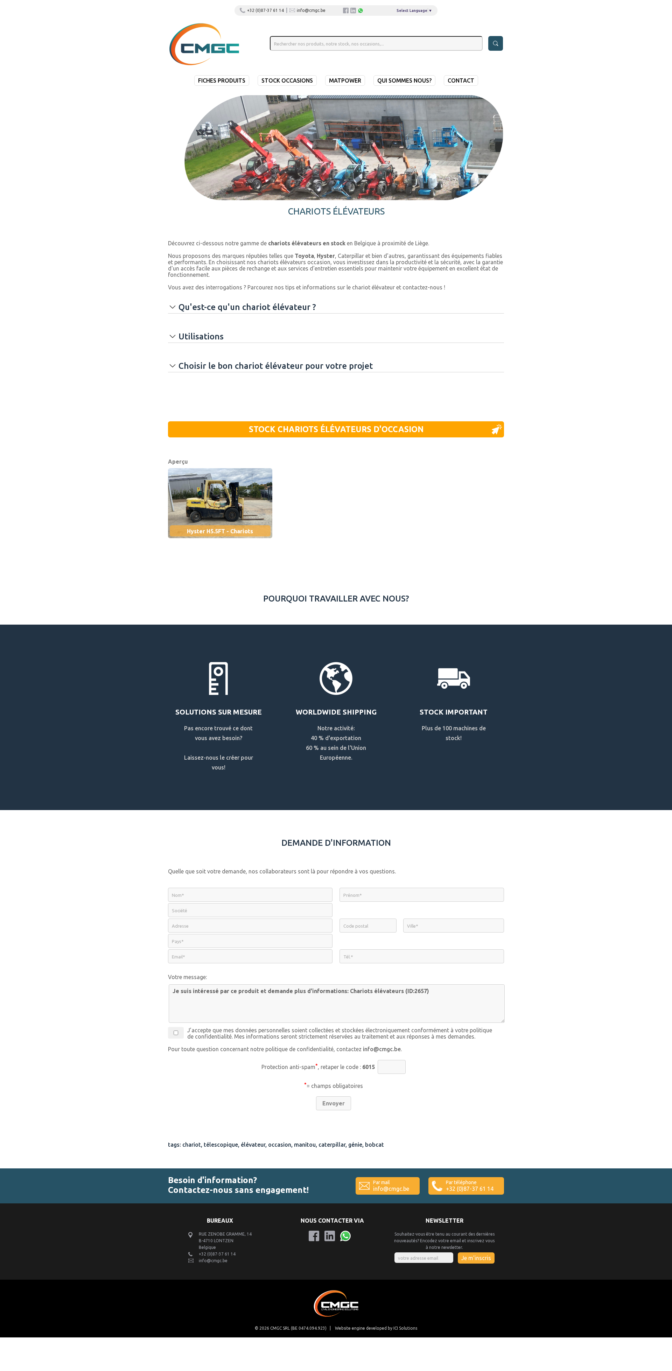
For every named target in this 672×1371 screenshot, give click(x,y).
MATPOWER (345, 80)
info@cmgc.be (311, 10)
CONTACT (461, 80)
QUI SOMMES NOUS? (404, 80)
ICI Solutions (405, 1328)
